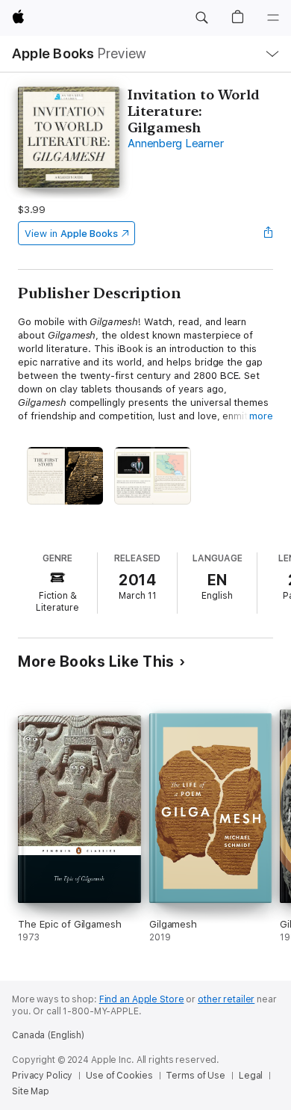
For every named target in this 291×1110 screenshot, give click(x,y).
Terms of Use (195, 1075)
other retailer (226, 999)
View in (71, 233)
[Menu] (273, 18)
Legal (251, 1075)
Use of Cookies (119, 1075)
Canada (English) (48, 1035)
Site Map (30, 1091)
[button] (201, 18)
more (261, 416)
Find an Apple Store (141, 999)
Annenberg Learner (175, 143)
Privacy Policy (42, 1075)
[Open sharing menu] (268, 233)
